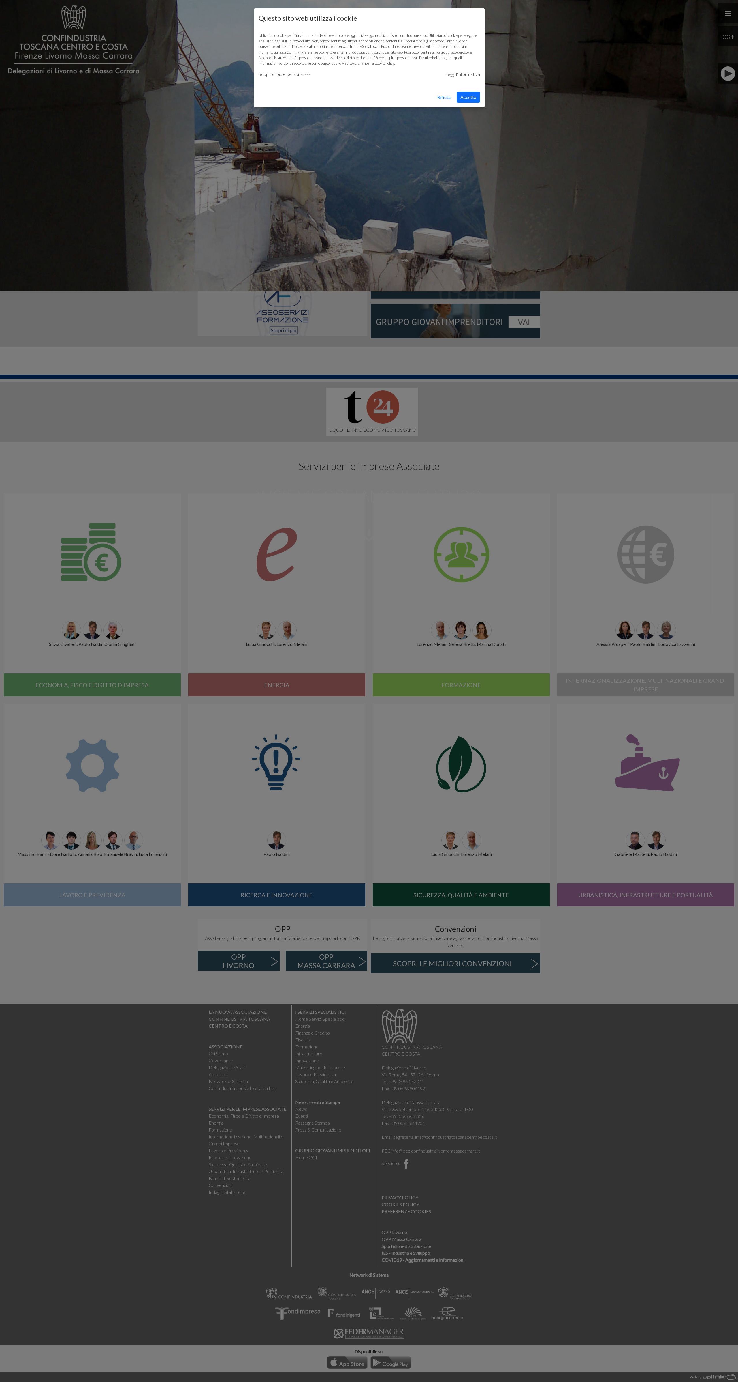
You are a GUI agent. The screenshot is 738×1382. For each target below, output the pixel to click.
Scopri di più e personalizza (285, 74)
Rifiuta (444, 97)
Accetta (468, 97)
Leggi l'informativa (462, 74)
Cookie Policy (384, 63)
